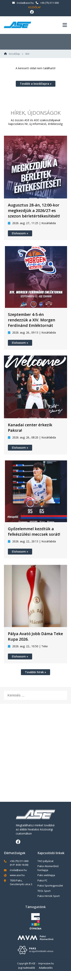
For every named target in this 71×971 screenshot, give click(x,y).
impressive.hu (46, 963)
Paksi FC (42, 880)
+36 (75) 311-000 (49, 3)
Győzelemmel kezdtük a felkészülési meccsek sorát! (34, 531)
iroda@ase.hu (25, 3)
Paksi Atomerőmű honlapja (48, 868)
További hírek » (35, 672)
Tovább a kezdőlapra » (35, 83)
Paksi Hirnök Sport (48, 896)
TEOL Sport (43, 891)
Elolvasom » (20, 233)
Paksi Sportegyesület (50, 885)
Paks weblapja (46, 875)
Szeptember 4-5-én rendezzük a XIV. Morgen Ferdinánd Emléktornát (31, 320)
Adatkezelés (46, 967)
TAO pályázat (45, 861)
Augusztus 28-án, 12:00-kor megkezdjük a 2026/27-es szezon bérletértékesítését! (34, 210)
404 (27, 54)
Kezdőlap (34, 7)
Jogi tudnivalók (26, 967)
